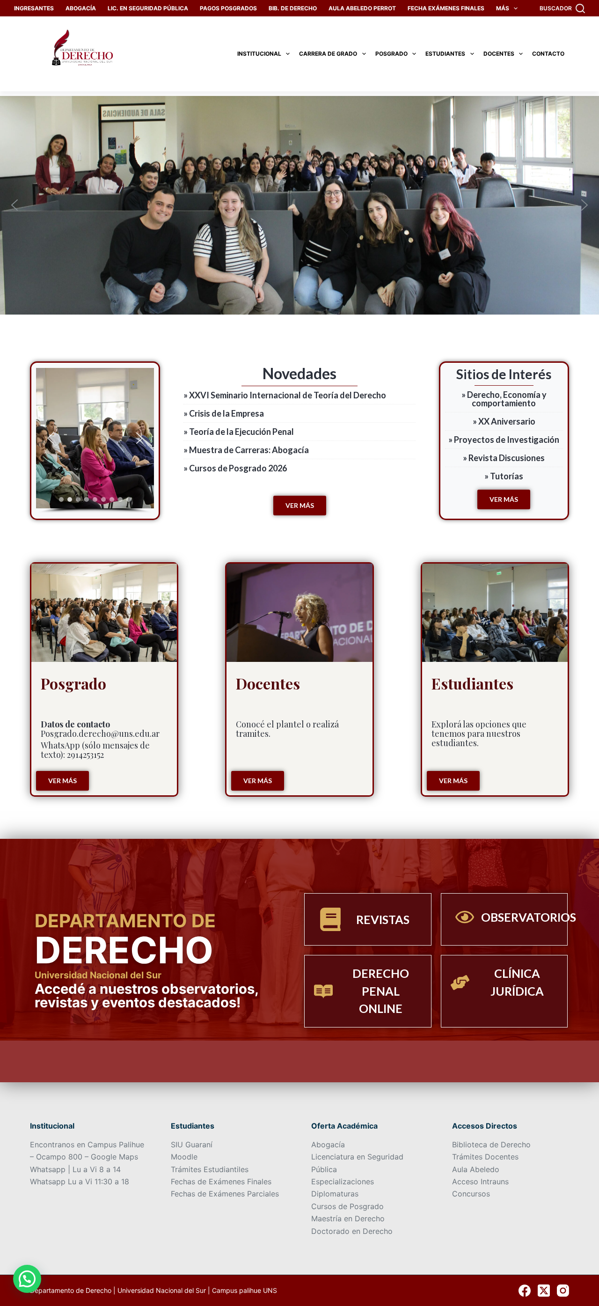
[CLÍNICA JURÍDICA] (460, 982)
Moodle (184, 1156)
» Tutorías (503, 476)
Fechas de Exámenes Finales (221, 1181)
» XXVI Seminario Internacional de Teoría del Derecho (284, 395)
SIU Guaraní (191, 1144)
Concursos (471, 1193)
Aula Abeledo (475, 1169)
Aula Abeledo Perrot (362, 8)
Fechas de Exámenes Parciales (225, 1193)
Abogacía (81, 8)
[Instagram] (563, 1290)
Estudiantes (445, 53)
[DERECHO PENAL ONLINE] (323, 991)
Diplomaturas (334, 1193)
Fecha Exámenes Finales (446, 8)
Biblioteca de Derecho (491, 1144)
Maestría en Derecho (348, 1218)
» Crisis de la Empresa (223, 413)
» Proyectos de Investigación (503, 439)
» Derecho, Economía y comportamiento (504, 398)
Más (502, 8)
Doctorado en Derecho (352, 1231)
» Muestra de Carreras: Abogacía (246, 450)
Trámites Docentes (485, 1156)
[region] (95, 441)
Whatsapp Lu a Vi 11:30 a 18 (79, 1181)
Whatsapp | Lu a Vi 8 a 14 (75, 1169)
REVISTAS (382, 919)
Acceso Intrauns (480, 1181)
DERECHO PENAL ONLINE (380, 990)
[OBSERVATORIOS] (464, 917)
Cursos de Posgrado (347, 1206)
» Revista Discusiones (504, 458)
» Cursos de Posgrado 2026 (235, 468)
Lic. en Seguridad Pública (148, 8)
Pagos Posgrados (228, 8)
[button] (14, 205)
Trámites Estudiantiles (209, 1169)
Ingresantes (34, 8)
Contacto (548, 53)
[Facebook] (525, 1290)
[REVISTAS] (330, 919)
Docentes (498, 53)
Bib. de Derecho (293, 8)
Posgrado (391, 53)
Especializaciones (342, 1181)
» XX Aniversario (504, 421)
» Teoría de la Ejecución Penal (238, 431)
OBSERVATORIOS (528, 917)
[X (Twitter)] (544, 1290)
